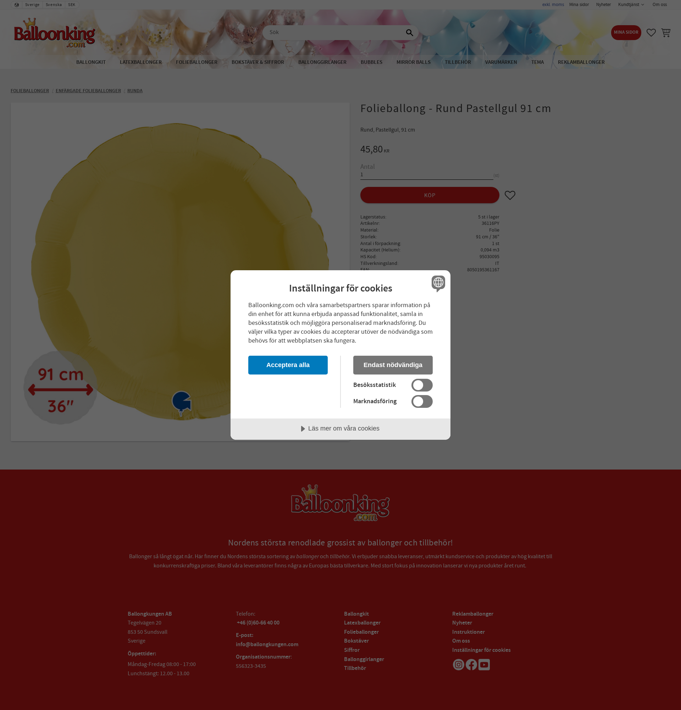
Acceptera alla (288, 364)
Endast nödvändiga (393, 364)
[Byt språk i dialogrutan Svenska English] (437, 283)
